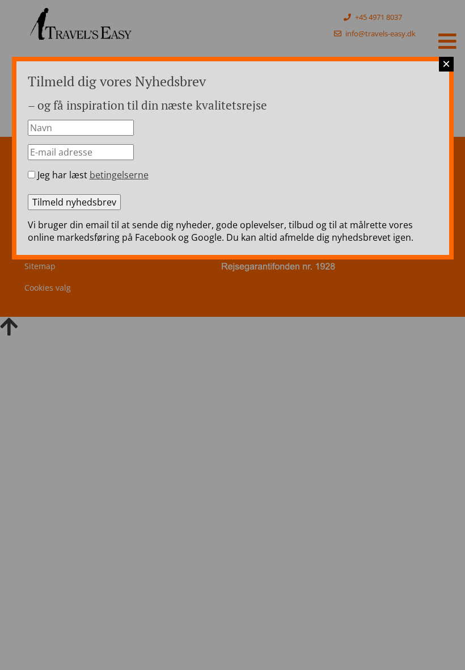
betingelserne (119, 175)
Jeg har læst (92, 175)
